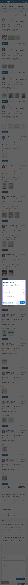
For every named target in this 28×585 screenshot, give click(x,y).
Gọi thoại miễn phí (7, 302)
